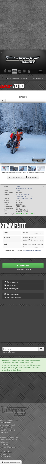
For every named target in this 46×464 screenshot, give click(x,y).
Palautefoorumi (6, 422)
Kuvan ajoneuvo (16, 177)
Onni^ (6, 86)
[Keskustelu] (9, 71)
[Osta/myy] (19, 71)
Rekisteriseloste (6, 452)
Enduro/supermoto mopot (24, 198)
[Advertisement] (23, 25)
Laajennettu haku (8, 352)
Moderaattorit (6, 456)
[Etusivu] (4, 71)
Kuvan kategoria (13, 288)
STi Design (4, 432)
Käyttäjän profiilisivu (13, 297)
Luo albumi (28, 269)
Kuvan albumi (32, 177)
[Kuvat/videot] (14, 71)
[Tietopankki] (24, 71)
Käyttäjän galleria (12, 294)
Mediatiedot (5, 444)
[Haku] (41, 349)
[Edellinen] (3, 101)
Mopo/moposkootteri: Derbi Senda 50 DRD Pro (24, 195)
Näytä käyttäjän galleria (24, 188)
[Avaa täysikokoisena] (23, 133)
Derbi (19, 86)
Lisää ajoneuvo (19, 269)
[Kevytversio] (29, 71)
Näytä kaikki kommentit (32, 250)
